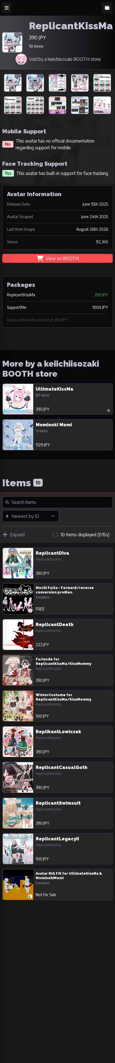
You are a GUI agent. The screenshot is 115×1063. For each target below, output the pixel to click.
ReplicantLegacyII (57, 838)
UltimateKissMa (54, 389)
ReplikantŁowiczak (58, 731)
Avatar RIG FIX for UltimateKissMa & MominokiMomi (69, 876)
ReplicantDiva (52, 553)
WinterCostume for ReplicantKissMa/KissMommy (63, 697)
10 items (36, 46)
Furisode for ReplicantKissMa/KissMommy (63, 661)
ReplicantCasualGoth (61, 767)
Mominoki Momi (54, 424)
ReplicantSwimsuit (58, 803)
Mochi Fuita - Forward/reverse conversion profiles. (65, 590)
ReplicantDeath (54, 624)
